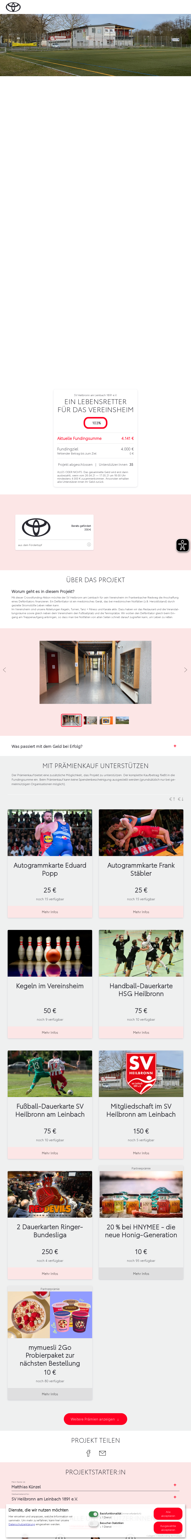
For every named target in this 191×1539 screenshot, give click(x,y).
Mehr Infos (50, 911)
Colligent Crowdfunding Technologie (164, 1535)
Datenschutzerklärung (22, 1524)
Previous (4, 669)
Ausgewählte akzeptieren (168, 1528)
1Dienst (105, 1517)
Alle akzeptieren (168, 1514)
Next (185, 669)
